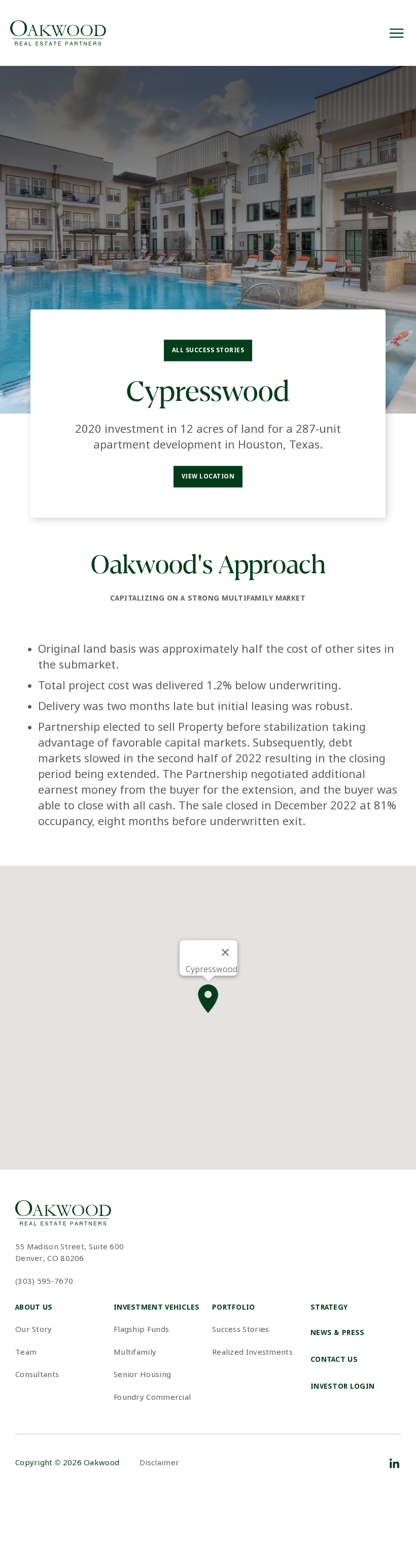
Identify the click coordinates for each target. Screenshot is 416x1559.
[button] (208, 999)
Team (26, 1353)
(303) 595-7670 (44, 1282)
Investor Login (342, 1386)
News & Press (337, 1333)
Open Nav (396, 33)
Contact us (334, 1359)
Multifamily (135, 1353)
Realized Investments (252, 1353)
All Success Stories (208, 351)
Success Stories (240, 1330)
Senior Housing (142, 1375)
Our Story (33, 1330)
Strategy (329, 1307)
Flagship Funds (141, 1330)
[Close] (225, 952)
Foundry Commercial (152, 1398)
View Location (208, 477)
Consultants (37, 1375)
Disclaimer (159, 1463)
